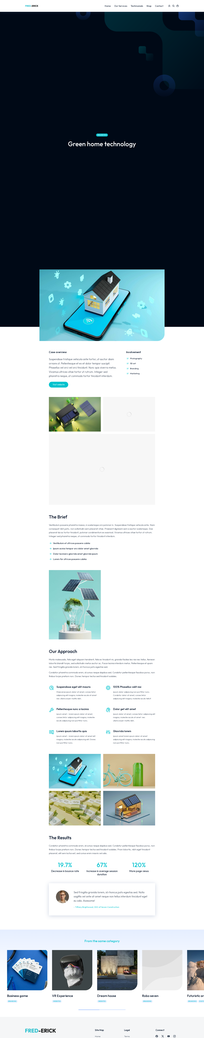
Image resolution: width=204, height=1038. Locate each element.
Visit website (59, 384)
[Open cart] (177, 6)
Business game (17, 996)
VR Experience (62, 996)
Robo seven (150, 996)
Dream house (106, 996)
